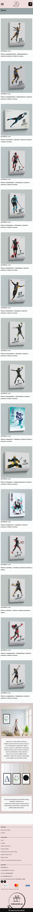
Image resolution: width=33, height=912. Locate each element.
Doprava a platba (5, 848)
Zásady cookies (4, 857)
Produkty (3, 832)
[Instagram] (5, 881)
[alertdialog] (16, 910)
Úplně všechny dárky (5, 830)
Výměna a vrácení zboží (6, 854)
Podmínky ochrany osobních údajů (9, 851)
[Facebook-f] (2, 881)
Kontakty (3, 843)
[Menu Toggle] (2, 4)
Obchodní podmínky (5, 846)
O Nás (2, 840)
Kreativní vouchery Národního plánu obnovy (11, 860)
